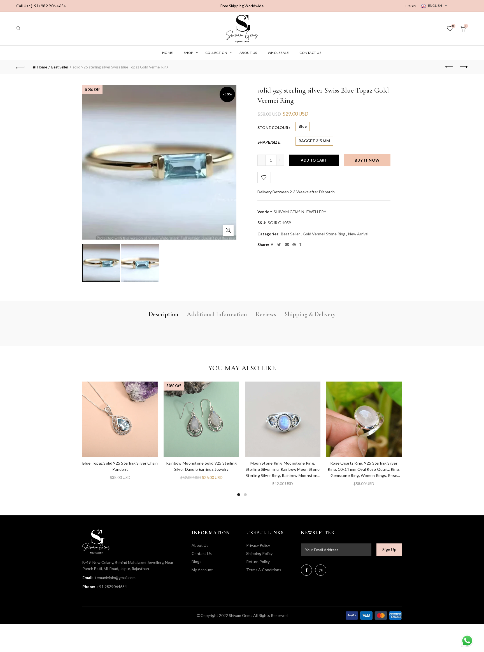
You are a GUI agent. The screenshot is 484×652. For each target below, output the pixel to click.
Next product (464, 67)
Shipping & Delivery (310, 314)
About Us (248, 52)
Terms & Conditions (263, 569)
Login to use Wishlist (264, 177)
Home (167, 52)
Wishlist (453, 25)
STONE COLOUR (272, 127)
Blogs (196, 561)
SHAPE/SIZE (268, 142)
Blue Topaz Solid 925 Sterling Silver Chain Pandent (120, 466)
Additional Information (217, 314)
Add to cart (314, 160)
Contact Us (310, 52)
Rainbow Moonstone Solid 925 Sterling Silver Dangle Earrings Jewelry (201, 466)
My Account (202, 569)
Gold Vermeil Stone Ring (324, 233)
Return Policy (258, 561)
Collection (216, 52)
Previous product (450, 67)
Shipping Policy (259, 553)
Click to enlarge (228, 230)
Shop (188, 52)
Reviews (265, 314)
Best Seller (59, 67)
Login (411, 6)
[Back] (20, 67)
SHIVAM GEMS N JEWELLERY (300, 211)
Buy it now (367, 160)
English (434, 5)
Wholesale (278, 52)
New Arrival (358, 233)
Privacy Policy (258, 545)
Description (163, 314)
